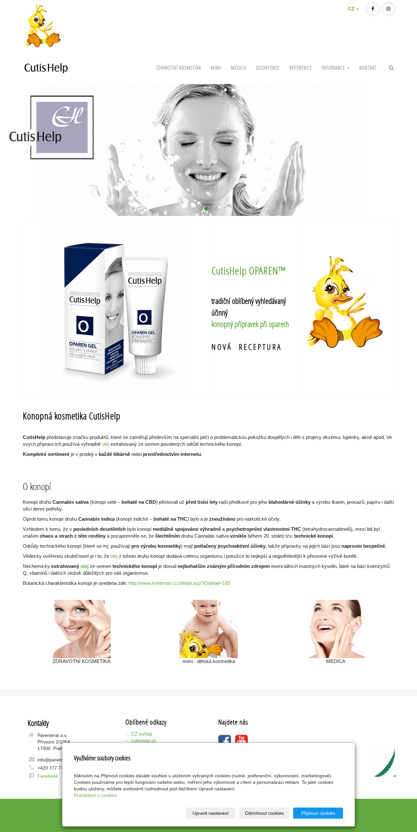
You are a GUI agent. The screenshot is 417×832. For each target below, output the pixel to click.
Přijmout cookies (318, 813)
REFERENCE (300, 67)
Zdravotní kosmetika (178, 67)
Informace (334, 67)
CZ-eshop (141, 734)
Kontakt (368, 67)
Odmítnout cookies (264, 813)
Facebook (47, 776)
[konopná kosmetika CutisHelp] (46, 66)
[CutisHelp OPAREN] (116, 310)
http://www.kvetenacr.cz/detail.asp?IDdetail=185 (179, 583)
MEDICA (238, 67)
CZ (352, 8)
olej (105, 444)
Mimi (216, 67)
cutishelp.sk (143, 740)
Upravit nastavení (211, 813)
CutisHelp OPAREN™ (248, 270)
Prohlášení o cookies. (96, 795)
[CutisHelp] (208, 150)
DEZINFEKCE (268, 67)
